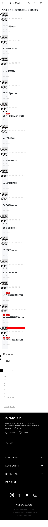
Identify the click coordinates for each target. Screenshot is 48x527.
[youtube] (35, 495)
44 (19, 18)
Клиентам (11, 474)
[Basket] (41, 3)
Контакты (11, 457)
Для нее (12, 432)
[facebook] (19, 495)
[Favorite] (33, 3)
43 (16, 18)
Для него (26, 432)
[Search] (29, 3)
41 (10, 18)
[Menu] (45, 3)
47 (10, 220)
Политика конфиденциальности (24, 512)
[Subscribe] (40, 443)
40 (10, 130)
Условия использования (24, 509)
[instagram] (12, 495)
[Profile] (37, 3)
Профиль (11, 482)
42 (13, 18)
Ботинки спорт (3, 21)
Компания (12, 466)
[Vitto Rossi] (11, 3)
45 (22, 18)
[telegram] (26, 495)
